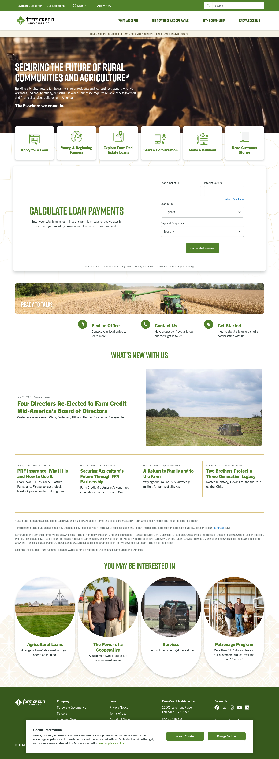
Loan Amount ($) (170, 183)
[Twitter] (224, 707)
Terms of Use (118, 713)
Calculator (29, 5)
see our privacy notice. (112, 743)
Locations (55, 5)
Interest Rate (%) (213, 183)
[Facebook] (216, 707)
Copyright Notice (120, 719)
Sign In (81, 5)
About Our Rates (234, 199)
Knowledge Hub (249, 20)
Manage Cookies (226, 736)
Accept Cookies (185, 736)
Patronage (218, 527)
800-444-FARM (172, 719)
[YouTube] (239, 707)
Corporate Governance (71, 707)
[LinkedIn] (247, 707)
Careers (62, 713)
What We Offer (128, 20)
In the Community (213, 20)
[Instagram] (232, 707)
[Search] (208, 5)
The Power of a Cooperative (170, 20)
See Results (181, 33)
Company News (67, 719)
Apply (104, 5)
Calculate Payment (202, 248)
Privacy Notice (119, 707)
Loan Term (167, 203)
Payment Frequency (172, 223)
